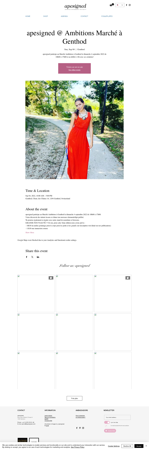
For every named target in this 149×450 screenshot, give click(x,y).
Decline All (127, 446)
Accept (138, 446)
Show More (29, 232)
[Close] (146, 446)
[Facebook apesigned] (126, 5)
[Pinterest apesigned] (80, 428)
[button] (112, 4)
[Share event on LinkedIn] (38, 257)
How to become (80, 415)
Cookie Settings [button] (114, 446)
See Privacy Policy (77, 447)
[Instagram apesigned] (130, 5)
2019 (47, 425)
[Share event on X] (32, 257)
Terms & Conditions (50, 417)
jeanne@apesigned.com (28, 424)
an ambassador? (80, 417)
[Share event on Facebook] (26, 257)
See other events (74, 70)
